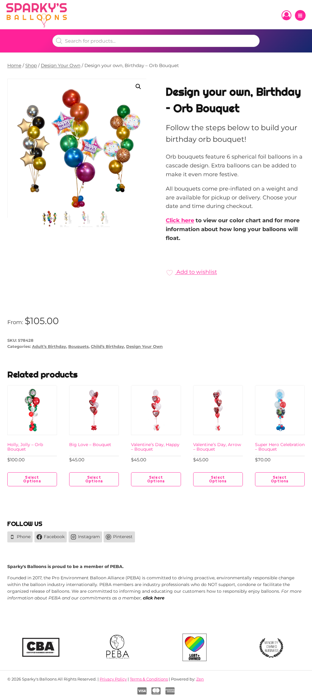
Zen (200, 679)
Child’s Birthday (107, 346)
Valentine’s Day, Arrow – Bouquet (217, 447)
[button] (138, 86)
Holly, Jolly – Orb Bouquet (25, 447)
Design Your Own (144, 346)
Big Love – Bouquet (90, 444)
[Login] (286, 15)
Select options (32, 479)
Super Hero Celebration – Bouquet (280, 447)
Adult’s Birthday (49, 346)
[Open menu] (300, 15)
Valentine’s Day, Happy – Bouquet (155, 447)
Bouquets (78, 346)
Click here (180, 220)
